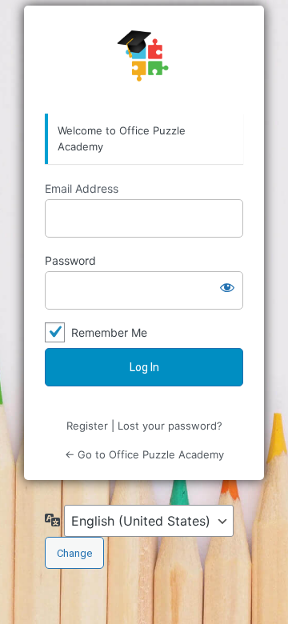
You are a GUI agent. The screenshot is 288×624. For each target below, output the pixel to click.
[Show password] (227, 287)
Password (70, 260)
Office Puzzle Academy (144, 60)
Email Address (81, 188)
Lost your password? (170, 425)
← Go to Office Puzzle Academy (144, 454)
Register (87, 425)
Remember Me (109, 332)
